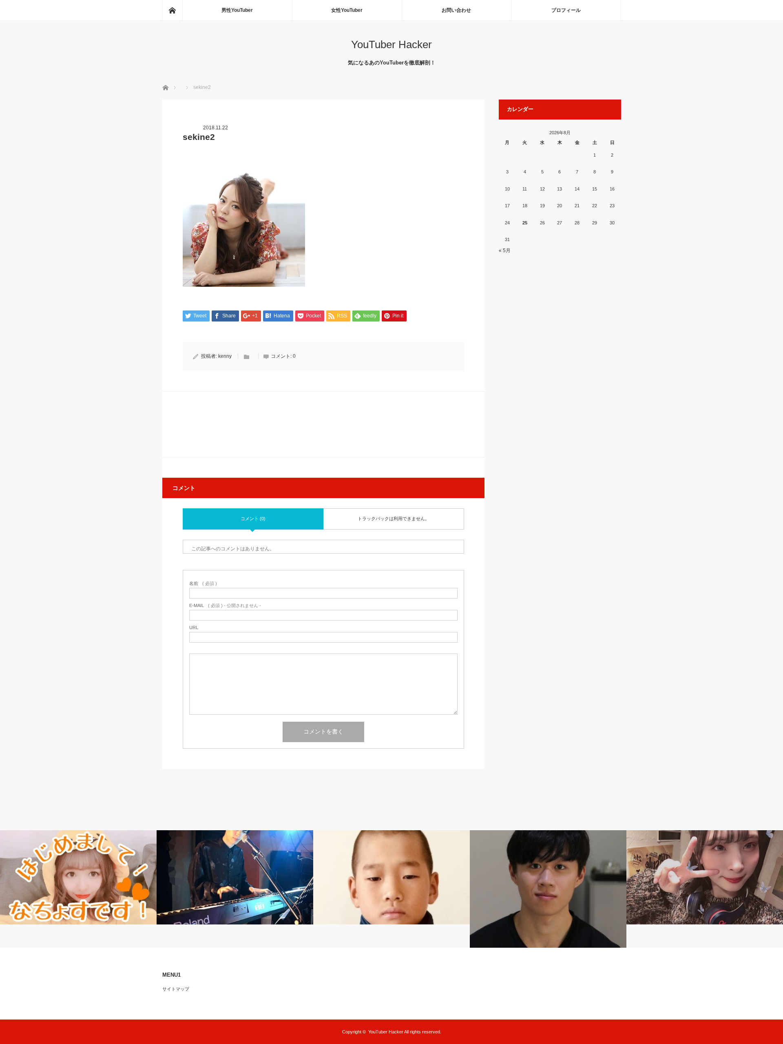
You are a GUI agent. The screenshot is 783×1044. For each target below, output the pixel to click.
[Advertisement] (560, 385)
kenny (225, 356)
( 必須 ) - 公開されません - (225, 605)
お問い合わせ (456, 10)
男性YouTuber (237, 10)
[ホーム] (172, 10)
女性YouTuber (347, 10)
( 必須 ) (203, 583)
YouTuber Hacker (391, 44)
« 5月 (505, 250)
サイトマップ (175, 988)
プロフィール (566, 10)
